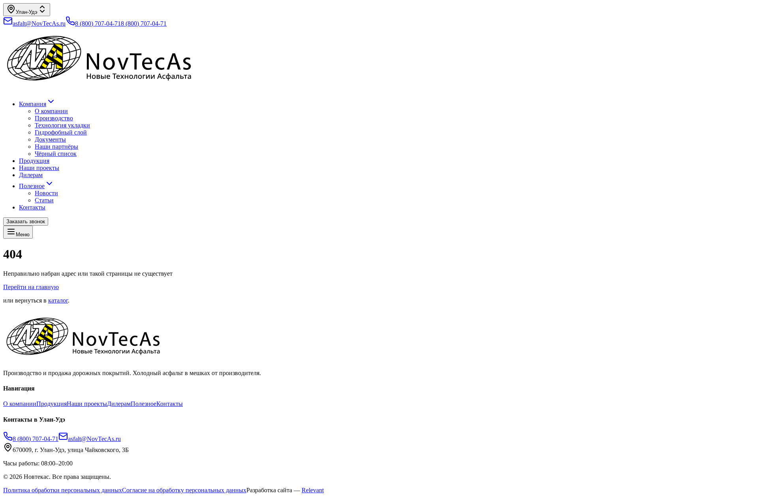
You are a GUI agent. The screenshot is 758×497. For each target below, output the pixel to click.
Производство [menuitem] (54, 118)
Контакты (32, 207)
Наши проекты (39, 167)
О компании (19, 403)
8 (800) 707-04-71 (98, 23)
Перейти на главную (31, 287)
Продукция (34, 160)
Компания (32, 104)
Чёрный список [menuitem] (56, 153)
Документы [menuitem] (50, 139)
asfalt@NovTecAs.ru (94, 438)
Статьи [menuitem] (44, 200)
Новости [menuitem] (46, 193)
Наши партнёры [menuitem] (56, 146)
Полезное (32, 186)
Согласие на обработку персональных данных (184, 490)
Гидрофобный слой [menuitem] (61, 132)
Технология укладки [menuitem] (62, 125)
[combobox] (26, 9)
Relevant (313, 490)
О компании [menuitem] (51, 111)
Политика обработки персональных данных (62, 490)
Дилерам (31, 175)
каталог (58, 300)
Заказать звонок (25, 221)
